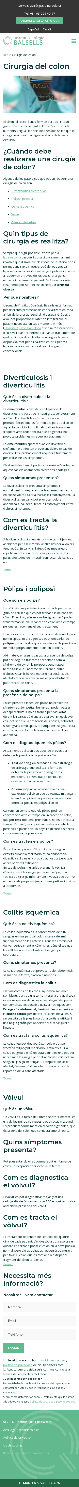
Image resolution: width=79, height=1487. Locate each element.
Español (33, 29)
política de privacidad (17, 1365)
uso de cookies (66, 1401)
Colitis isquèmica (22, 206)
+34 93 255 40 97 (42, 13)
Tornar (8, 570)
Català (47, 29)
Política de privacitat (17, 1437)
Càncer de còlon (23, 222)
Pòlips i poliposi (22, 198)
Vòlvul (15, 214)
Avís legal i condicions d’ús (21, 1430)
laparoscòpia (12, 257)
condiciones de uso (51, 1360)
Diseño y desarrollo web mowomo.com (26, 1453)
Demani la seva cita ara (39, 20)
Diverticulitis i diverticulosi (29, 191)
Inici (6, 55)
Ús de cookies (13, 1445)
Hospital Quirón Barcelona (22, 328)
